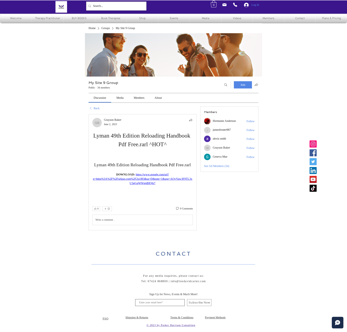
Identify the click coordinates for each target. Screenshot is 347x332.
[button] (214, 3)
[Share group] (256, 85)
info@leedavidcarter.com (188, 281)
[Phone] (235, 5)
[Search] (226, 84)
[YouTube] (313, 179)
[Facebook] (313, 152)
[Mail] (224, 4)
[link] (100, 97)
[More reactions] (107, 208)
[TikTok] (313, 188)
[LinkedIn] (313, 170)
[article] (143, 172)
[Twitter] (313, 161)
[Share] (191, 120)
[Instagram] (313, 143)
